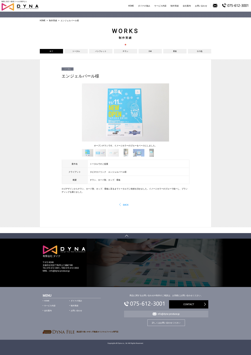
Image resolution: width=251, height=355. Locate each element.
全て (51, 51)
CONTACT (188, 304)
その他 (199, 51)
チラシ (125, 51)
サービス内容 (160, 6)
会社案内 (187, 6)
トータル (76, 51)
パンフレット (100, 51)
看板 (175, 51)
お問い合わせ (201, 6)
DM (150, 51)
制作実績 (175, 6)
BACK (126, 205)
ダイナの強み (144, 6)
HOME (131, 6)
